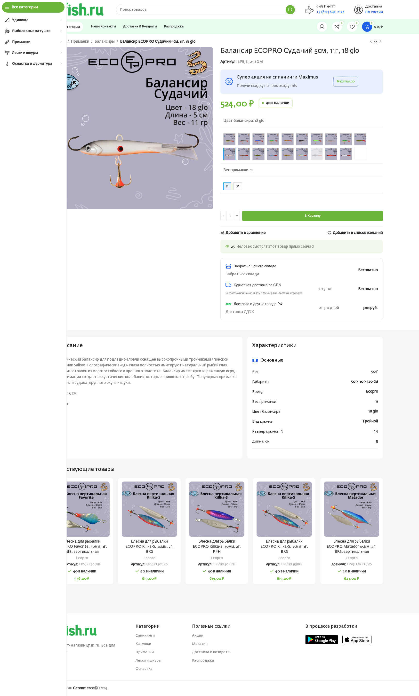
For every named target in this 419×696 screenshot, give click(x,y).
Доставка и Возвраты (211, 652)
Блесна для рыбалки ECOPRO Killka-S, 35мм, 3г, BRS (284, 547)
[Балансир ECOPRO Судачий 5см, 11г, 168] (317, 139)
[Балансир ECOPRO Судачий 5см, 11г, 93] (302, 154)
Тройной (370, 421)
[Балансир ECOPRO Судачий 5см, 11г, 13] (258, 139)
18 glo (373, 411)
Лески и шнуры (148, 660)
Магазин (200, 644)
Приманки (80, 41)
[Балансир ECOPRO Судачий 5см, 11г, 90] (288, 154)
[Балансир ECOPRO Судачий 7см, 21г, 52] (360, 154)
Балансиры (105, 41)
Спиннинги (145, 635)
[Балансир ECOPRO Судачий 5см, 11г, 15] (288, 139)
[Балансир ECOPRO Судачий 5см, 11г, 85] (273, 154)
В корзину (313, 215)
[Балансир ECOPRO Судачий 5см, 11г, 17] (346, 139)
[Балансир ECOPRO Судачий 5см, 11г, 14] (273, 139)
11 (377, 401)
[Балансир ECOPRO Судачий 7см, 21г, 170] (317, 154)
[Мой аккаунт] (322, 27)
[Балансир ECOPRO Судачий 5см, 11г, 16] (302, 139)
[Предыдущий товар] (370, 41)
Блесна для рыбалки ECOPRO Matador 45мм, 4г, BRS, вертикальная (352, 547)
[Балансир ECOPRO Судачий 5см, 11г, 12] (244, 139)
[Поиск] (290, 9)
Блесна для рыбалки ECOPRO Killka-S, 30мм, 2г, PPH (217, 547)
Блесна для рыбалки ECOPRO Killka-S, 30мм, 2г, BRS (149, 547)
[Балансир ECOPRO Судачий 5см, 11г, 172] (360, 139)
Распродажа (203, 660)
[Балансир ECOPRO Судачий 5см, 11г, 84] (258, 154)
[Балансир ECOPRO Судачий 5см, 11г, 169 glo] (331, 139)
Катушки (143, 644)
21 (237, 186)
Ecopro (372, 391)
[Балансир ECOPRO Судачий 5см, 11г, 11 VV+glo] (229, 139)
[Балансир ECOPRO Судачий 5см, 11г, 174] (346, 154)
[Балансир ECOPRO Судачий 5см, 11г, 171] (331, 154)
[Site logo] (78, 9)
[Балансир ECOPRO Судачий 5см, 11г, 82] (244, 154)
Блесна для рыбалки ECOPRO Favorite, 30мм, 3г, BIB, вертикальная (82, 547)
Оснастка (144, 669)
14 (376, 431)
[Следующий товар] (380, 41)
